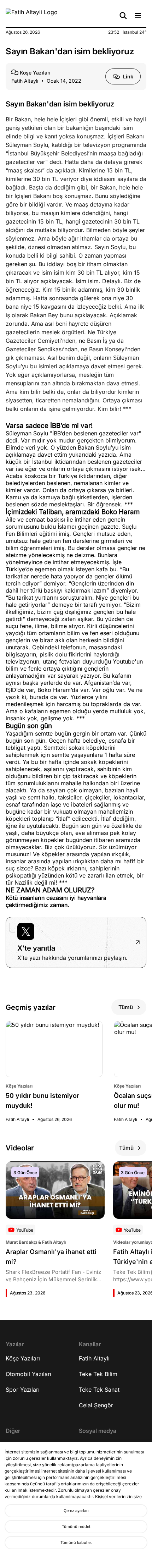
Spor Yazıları (23, 1389)
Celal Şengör (96, 1405)
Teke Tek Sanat (99, 1389)
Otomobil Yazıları (28, 1373)
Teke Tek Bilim (98, 1373)
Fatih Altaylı (94, 1358)
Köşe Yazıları (23, 1358)
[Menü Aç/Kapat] (138, 15)
